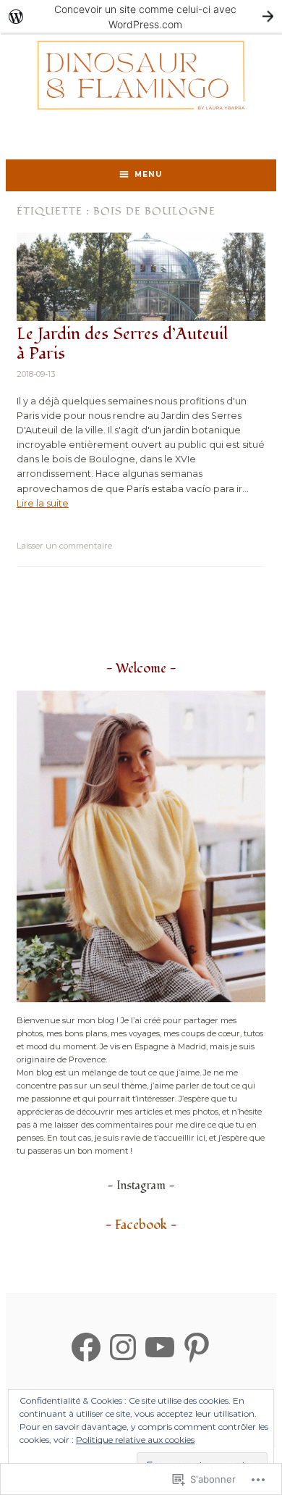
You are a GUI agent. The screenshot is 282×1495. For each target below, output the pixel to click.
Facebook (141, 1225)
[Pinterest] (196, 1347)
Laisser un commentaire (64, 546)
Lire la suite (43, 503)
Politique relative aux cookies (135, 1439)
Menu (148, 174)
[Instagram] (123, 1347)
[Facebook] (86, 1347)
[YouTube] (159, 1347)
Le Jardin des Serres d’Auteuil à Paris (122, 344)
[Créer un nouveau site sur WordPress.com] (141, 16)
